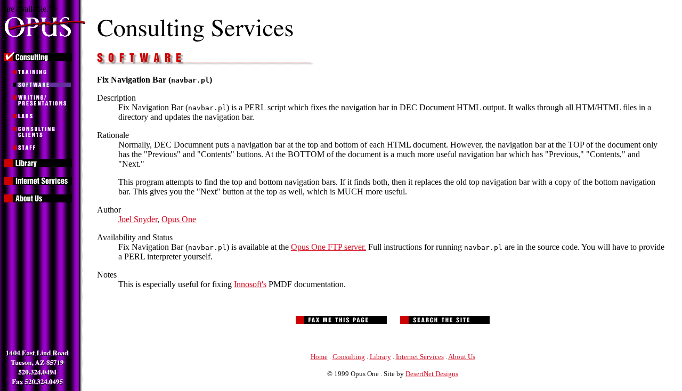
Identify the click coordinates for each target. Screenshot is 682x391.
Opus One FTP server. (328, 246)
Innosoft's (250, 284)
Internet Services (420, 357)
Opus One (178, 219)
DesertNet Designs (431, 374)
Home (319, 357)
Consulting (348, 357)
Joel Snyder (137, 219)
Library (380, 357)
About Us (461, 357)
